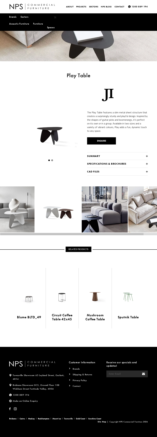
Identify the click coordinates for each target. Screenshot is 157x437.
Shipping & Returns (82, 374)
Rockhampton (43, 418)
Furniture (38, 23)
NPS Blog (106, 6)
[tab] (49, 160)
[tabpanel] (50, 118)
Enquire (101, 140)
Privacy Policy (80, 380)
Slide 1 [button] (49, 160)
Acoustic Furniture (19, 23)
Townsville (68, 418)
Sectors (93, 6)
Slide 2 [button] (52, 160)
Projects (81, 6)
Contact (119, 6)
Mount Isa (56, 418)
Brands (13, 16)
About (69, 6)
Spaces (51, 27)
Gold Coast (80, 418)
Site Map (102, 421)
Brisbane (13, 418)
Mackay (31, 418)
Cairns (22, 418)
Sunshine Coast (94, 418)
